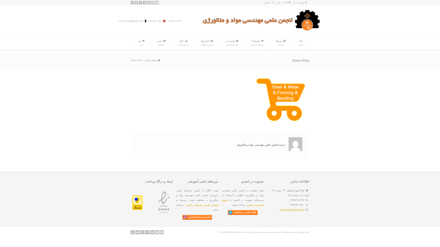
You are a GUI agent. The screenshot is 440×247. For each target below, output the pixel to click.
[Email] (136, 2)
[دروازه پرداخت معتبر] (137, 209)
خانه (300, 42)
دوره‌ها (280, 42)
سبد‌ (140, 42)
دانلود (183, 42)
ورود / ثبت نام (298, 2)
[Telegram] (157, 2)
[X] (140, 2)
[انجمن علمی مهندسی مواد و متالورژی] (261, 29)
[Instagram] (153, 2)
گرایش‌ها (207, 42)
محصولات (257, 42)
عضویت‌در (231, 42)
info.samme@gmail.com (291, 209)
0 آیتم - (282, 2)
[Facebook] (144, 2)
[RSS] (132, 2)
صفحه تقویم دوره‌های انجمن (202, 204)
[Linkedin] (149, 2)
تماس (161, 42)
